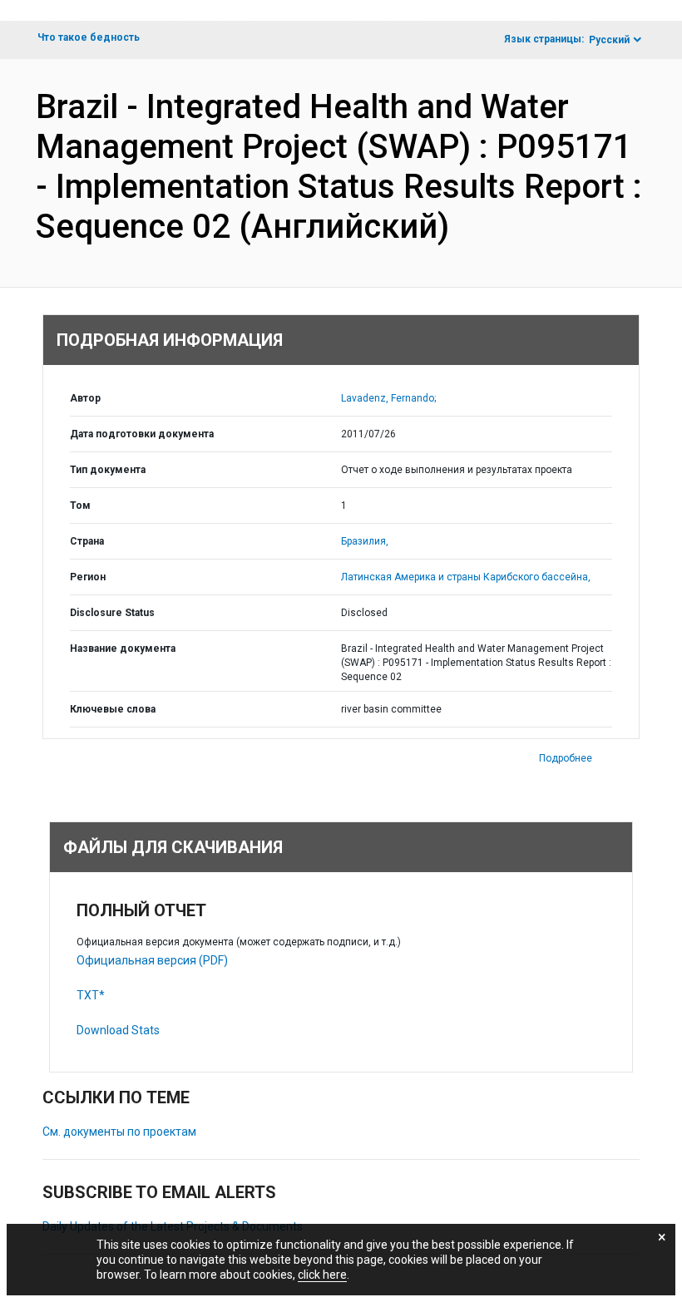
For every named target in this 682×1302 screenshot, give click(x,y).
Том (80, 505)
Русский (609, 40)
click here (322, 1274)
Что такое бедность (88, 37)
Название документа (122, 648)
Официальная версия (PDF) (152, 960)
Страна (87, 541)
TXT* (91, 995)
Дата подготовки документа (142, 434)
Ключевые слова (113, 709)
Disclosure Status (112, 613)
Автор (85, 398)
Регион (88, 577)
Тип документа (108, 470)
